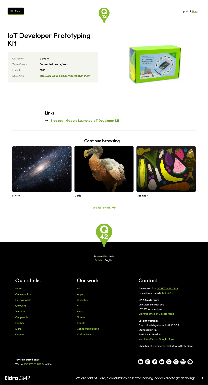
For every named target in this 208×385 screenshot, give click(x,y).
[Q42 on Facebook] (154, 361)
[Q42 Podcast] (176, 361)
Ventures (20, 311)
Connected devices (88, 328)
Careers (19, 334)
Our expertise (23, 294)
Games (81, 317)
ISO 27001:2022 (33, 364)
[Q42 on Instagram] (147, 361)
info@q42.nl (166, 293)
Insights (19, 323)
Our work (20, 305)
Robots (81, 323)
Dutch (98, 260)
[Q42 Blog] (183, 361)
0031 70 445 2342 (167, 288)
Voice (80, 311)
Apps (80, 294)
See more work (101, 207)
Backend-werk (85, 334)
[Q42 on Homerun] (190, 361)
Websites (82, 300)
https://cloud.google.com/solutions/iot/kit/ (65, 75)
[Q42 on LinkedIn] (140, 361)
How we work (23, 300)
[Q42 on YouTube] (161, 361)
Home (18, 288)
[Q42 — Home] (104, 16)
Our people (21, 317)
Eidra (194, 11)
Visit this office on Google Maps (156, 313)
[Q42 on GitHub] (168, 361)
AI (78, 288)
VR (78, 305)
